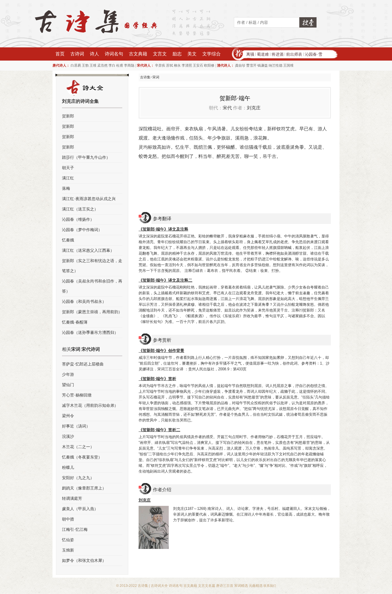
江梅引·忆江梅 (75, 529)
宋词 (155, 77)
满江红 (68, 178)
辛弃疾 (160, 65)
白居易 (76, 65)
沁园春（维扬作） (78, 219)
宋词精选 (241, 586)
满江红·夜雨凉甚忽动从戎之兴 (89, 198)
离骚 (250, 54)
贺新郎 (68, 116)
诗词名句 (114, 53)
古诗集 (145, 77)
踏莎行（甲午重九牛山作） (86, 157)
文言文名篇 (206, 586)
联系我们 (269, 585)
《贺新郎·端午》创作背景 (161, 350)
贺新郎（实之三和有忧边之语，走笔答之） (92, 265)
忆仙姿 (68, 539)
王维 (93, 65)
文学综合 (211, 53)
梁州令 (68, 415)
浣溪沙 (68, 436)
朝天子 (68, 167)
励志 (177, 53)
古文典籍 (138, 53)
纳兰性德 (275, 65)
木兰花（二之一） (78, 446)
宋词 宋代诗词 (85, 349)
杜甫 (119, 65)
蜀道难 (263, 54)
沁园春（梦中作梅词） (82, 229)
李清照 (187, 65)
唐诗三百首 (224, 586)
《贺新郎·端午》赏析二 (159, 429)
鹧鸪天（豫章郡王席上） (84, 488)
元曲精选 (256, 586)
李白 (111, 65)
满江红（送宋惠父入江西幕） (88, 250)
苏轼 (169, 65)
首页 (60, 53)
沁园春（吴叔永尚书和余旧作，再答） (92, 286)
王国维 (288, 65)
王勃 (85, 65)
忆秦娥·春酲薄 (75, 322)
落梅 (66, 188)
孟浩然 (102, 65)
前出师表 (294, 54)
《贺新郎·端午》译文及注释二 (165, 280)
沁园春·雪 (313, 54)
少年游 (68, 374)
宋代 (227, 107)
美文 (192, 53)
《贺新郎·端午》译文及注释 (163, 229)
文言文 (160, 53)
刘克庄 (254, 107)
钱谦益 (262, 65)
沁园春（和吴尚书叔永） (84, 301)
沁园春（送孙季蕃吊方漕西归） (90, 332)
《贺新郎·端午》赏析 (157, 378)
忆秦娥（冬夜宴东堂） (82, 457)
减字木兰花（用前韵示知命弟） (90, 405)
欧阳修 (209, 65)
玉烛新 (68, 550)
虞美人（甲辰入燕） (80, 508)
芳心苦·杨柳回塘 (77, 395)
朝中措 (68, 519)
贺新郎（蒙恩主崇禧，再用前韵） (92, 311)
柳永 (177, 65)
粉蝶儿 (68, 467)
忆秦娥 (68, 240)
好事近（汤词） (76, 426)
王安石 (198, 65)
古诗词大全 (159, 586)
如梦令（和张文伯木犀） (84, 560)
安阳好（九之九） (78, 477)
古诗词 (77, 53)
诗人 (94, 53)
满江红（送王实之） (80, 209)
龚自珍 (240, 65)
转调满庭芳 (72, 498)
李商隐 (129, 65)
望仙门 (68, 384)
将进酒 (277, 54)
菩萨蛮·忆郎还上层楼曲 (83, 364)
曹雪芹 (251, 65)
